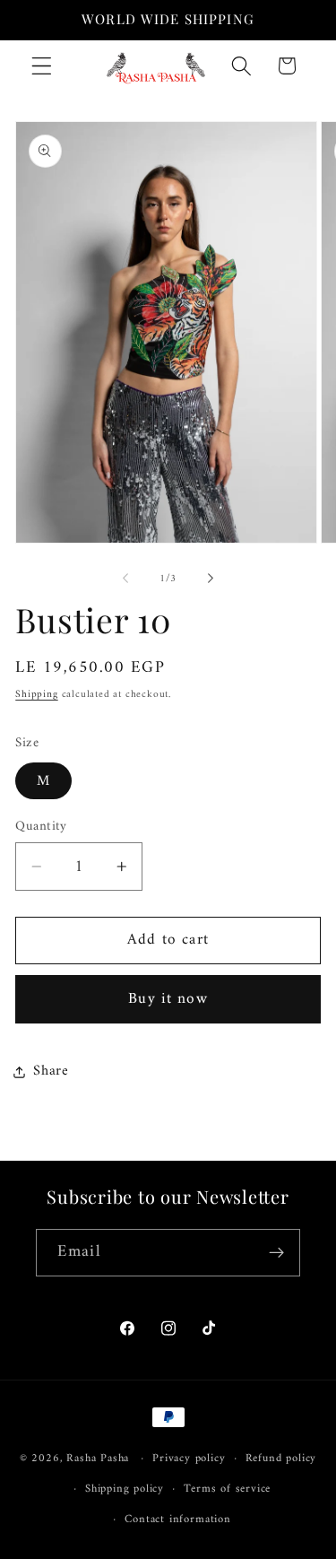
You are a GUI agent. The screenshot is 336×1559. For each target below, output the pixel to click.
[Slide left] (125, 578)
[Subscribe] (276, 1253)
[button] (42, 66)
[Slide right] (210, 578)
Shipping (36, 694)
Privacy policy (188, 1458)
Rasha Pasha (97, 1458)
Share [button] (50, 1071)
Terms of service (227, 1489)
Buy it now (168, 999)
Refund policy (281, 1458)
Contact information (177, 1519)
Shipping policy (124, 1489)
